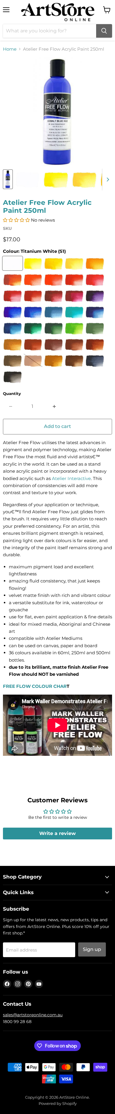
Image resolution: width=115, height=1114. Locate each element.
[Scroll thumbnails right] (106, 179)
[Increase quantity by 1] (54, 406)
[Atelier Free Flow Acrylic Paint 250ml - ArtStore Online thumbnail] (7, 179)
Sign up (92, 949)
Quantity (12, 393)
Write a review (57, 833)
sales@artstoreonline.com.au (33, 1014)
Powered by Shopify (58, 1103)
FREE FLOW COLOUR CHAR (35, 686)
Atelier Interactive (71, 478)
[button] (16, 220)
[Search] (104, 31)
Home (10, 49)
